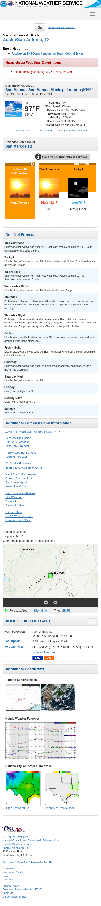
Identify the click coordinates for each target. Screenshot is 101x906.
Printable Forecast (17, 442)
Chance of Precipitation (60, 808)
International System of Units (23, 467)
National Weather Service (17, 844)
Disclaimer (41, 610)
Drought (10, 501)
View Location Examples (61, 27)
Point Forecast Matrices (20, 493)
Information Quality (13, 872)
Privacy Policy (11, 885)
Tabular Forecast (16, 456)
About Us (8, 893)
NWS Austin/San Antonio (21, 474)
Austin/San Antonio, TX (26, 39)
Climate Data (13, 512)
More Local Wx (22, 130)
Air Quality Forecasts (18, 463)
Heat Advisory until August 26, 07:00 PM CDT (43, 72)
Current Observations (19, 478)
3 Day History (45, 130)
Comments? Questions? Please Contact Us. (28, 862)
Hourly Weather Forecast (21, 452)
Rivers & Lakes (15, 505)
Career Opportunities (15, 896)
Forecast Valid (13, 646)
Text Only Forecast (17, 446)
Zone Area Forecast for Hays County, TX (32, 431)
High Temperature (17, 808)
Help (5, 876)
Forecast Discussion (18, 438)
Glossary (8, 879)
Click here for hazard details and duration (64, 156)
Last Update (12, 641)
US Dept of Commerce (15, 837)
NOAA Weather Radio (19, 516)
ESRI (66, 610)
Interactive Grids (15, 486)
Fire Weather (13, 497)
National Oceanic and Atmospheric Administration (31, 840)
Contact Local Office (18, 520)
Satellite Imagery (16, 482)
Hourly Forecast (72, 130)
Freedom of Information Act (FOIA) (22, 889)
